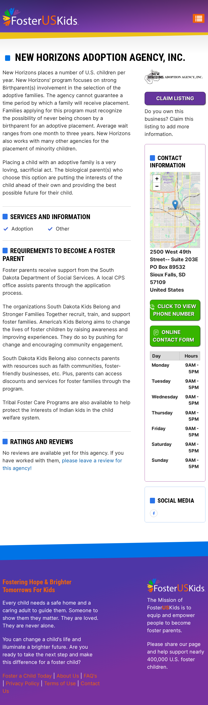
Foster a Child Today (27, 676)
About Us (68, 676)
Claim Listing (175, 98)
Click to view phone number (174, 310)
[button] (175, 205)
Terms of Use (60, 683)
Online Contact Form (173, 336)
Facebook (154, 513)
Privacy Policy (22, 683)
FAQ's (90, 676)
